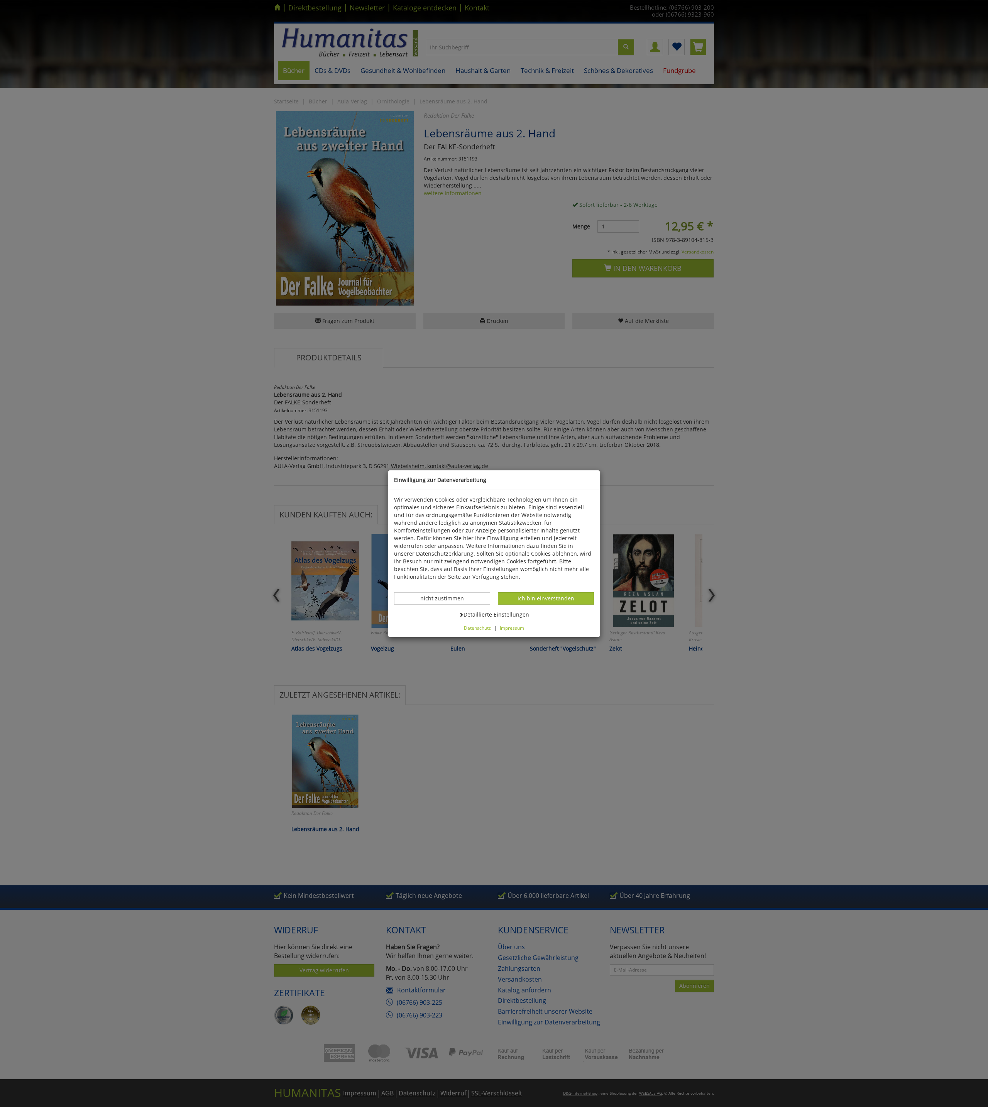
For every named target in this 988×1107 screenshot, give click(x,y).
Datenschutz (477, 628)
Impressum (512, 628)
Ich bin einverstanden (545, 598)
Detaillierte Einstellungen (496, 614)
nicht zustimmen (446, 598)
